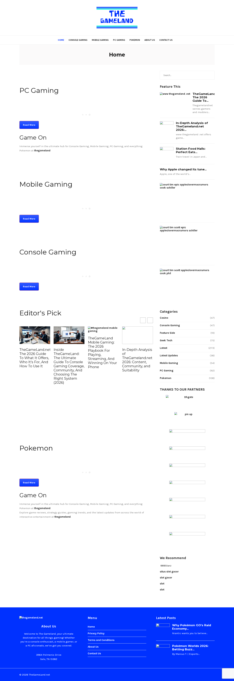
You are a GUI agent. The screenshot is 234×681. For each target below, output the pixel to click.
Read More (29, 124)
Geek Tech (166, 340)
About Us (149, 40)
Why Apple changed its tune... (183, 169)
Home (61, 40)
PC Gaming (119, 40)
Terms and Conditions (101, 640)
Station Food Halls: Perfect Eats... (190, 150)
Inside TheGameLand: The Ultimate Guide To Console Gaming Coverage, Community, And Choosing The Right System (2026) (69, 366)
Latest (163, 347)
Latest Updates (169, 355)
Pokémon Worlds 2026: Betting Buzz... (190, 647)
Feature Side (167, 332)
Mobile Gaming (100, 40)
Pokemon (135, 40)
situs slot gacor (169, 571)
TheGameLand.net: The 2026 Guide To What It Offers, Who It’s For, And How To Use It (34, 358)
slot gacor (166, 577)
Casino (164, 317)
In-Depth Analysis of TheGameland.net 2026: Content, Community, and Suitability (137, 360)
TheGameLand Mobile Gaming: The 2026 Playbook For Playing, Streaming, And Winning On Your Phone (102, 352)
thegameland (42, 508)
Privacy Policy (96, 633)
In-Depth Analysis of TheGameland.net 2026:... (192, 126)
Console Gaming (78, 40)
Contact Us (166, 40)
